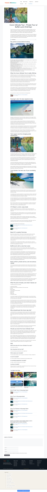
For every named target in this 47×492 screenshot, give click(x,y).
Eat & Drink (36, 1)
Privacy (40, 468)
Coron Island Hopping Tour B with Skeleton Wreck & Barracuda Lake (23, 413)
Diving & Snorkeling (9, 481)
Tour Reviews (30, 3)
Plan (25, 3)
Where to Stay (25, 1)
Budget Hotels (15, 465)
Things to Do (31, 1)
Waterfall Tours (8, 476)
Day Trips (21, 3)
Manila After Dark (24, 464)
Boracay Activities (9, 475)
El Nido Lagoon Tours (9, 478)
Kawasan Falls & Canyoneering (10, 482)
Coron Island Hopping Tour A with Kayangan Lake (20, 416)
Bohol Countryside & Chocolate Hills (11, 485)
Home (21, 1)
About (38, 464)
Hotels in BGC (15, 464)
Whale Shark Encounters (9, 479)
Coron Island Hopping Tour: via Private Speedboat (20, 94)
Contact (38, 465)
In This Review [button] (13, 39)
